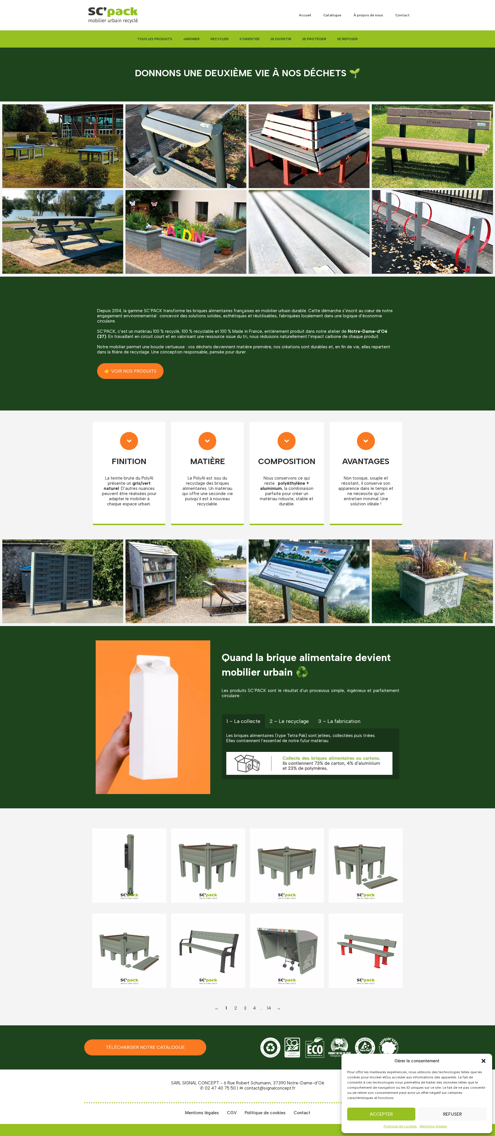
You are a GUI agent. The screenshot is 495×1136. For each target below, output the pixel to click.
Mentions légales (433, 1126)
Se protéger (314, 39)
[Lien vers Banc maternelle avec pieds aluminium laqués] (366, 951)
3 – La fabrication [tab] (339, 721)
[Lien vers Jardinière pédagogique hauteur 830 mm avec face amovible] (366, 865)
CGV (232, 1112)
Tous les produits (154, 39)
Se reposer (347, 39)
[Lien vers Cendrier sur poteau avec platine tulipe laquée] (129, 865)
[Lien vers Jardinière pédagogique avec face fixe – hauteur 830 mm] (208, 865)
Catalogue (332, 15)
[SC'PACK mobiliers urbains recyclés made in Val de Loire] (113, 15)
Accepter (381, 1114)
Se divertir (280, 39)
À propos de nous (368, 15)
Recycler (220, 39)
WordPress (134, 1130)
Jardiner (191, 39)
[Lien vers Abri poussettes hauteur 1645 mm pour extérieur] (287, 951)
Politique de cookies (400, 1126)
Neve (89, 1130)
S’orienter (249, 39)
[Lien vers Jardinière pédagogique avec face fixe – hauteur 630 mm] (287, 865)
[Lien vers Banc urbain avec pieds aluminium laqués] (208, 951)
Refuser (452, 1114)
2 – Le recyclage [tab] (289, 721)
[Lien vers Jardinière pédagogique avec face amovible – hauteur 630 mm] (129, 951)
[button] (483, 1061)
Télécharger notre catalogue (145, 1047)
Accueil (305, 15)
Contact (402, 15)
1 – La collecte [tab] (243, 721)
